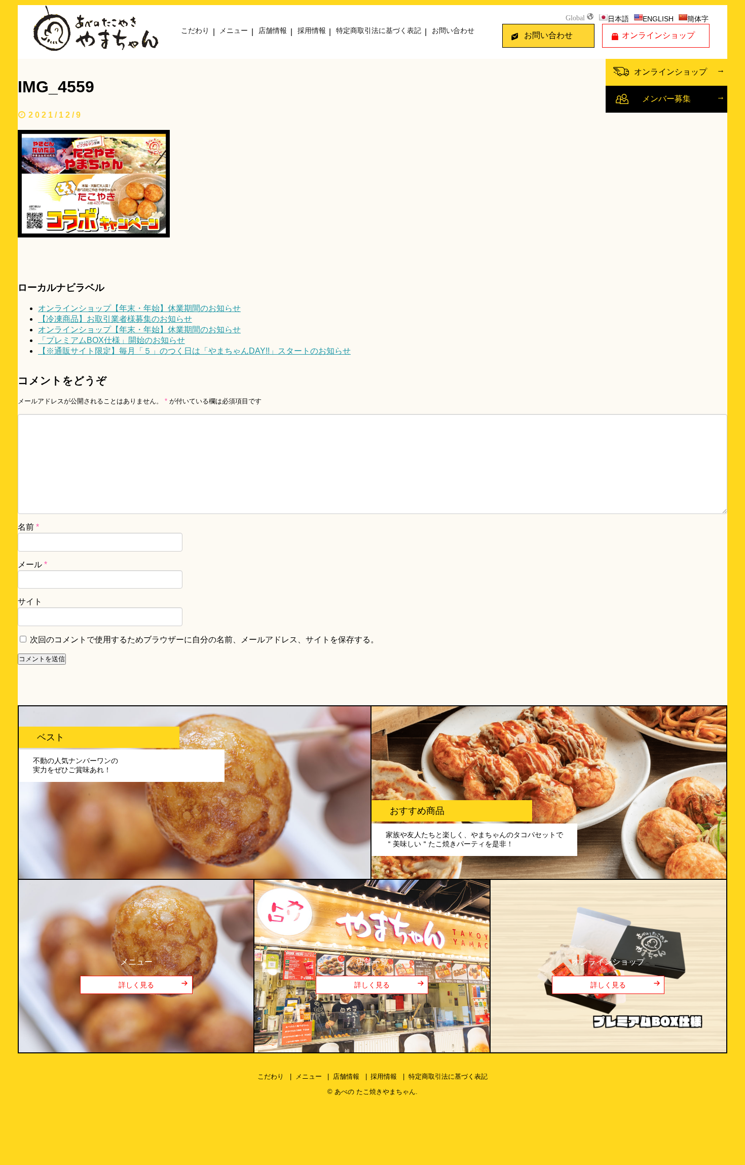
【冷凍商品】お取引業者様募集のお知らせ (115, 319)
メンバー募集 (666, 98)
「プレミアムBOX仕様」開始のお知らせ (111, 340)
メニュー (233, 30)
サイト (30, 601)
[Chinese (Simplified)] (682, 17)
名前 (28, 527)
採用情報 (311, 30)
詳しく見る (136, 985)
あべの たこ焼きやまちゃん (375, 1091)
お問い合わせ (453, 30)
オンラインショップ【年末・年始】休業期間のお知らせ (139, 308)
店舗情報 (272, 30)
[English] (638, 17)
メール (32, 564)
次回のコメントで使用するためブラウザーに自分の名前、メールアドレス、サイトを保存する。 (204, 639)
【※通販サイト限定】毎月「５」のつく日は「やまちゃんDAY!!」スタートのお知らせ (194, 351)
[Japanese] (603, 17)
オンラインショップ (658, 35)
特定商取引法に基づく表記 (378, 30)
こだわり (195, 30)
